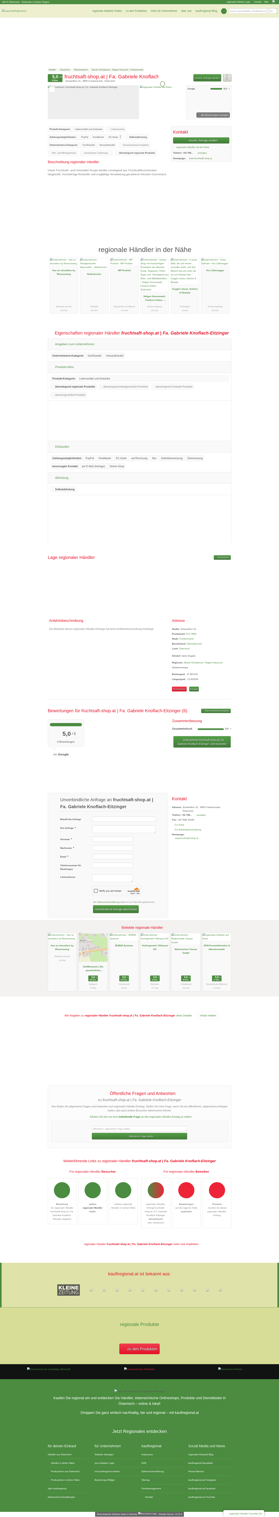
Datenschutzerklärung (108, 902)
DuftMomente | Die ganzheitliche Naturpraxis (93, 969)
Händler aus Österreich (60, 1454)
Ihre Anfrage (67, 828)
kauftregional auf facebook (201, 1488)
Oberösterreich (194, 643)
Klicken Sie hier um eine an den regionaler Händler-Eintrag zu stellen (140, 1116)
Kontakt (257, 2)
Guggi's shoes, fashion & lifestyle (185, 291)
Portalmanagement (151, 1488)
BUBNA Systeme (124, 945)
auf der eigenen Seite (186, 1208)
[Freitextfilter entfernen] (268, 11)
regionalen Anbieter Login (238, 2)
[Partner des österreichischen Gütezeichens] (230, 1369)
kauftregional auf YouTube (201, 1497)
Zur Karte (179, 824)
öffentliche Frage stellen (140, 1136)
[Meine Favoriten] (224, 11)
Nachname (66, 848)
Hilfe (266, 2)
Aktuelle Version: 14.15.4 (170, 1514)
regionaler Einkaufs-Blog (200, 1454)
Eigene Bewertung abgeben (217, 711)
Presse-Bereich (196, 1471)
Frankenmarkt (186, 638)
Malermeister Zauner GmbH (186, 951)
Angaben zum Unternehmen (74, 344)
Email (63, 856)
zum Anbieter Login (104, 1463)
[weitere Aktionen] (227, 77)
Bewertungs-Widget (105, 1480)
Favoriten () (245, 1513)
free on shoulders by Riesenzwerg (63, 272)
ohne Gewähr (184, 1015)
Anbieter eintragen (104, 1454)
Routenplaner (223, 557)
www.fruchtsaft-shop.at (200, 158)
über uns (186, 10)
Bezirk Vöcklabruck (194, 662)
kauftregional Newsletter (200, 1463)
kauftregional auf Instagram (202, 1480)
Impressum (147, 1454)
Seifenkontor (94, 274)
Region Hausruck (213, 662)
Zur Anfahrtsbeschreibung (188, 829)
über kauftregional (57, 1488)
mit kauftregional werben (107, 1471)
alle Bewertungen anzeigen (214, 115)
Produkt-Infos (64, 367)
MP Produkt (124, 270)
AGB (143, 1463)
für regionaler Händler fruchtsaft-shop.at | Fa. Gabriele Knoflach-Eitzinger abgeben (62, 1211)
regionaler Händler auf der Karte (192, 147)
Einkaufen (61, 446)
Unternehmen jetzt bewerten (202, 742)
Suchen (274, 11)
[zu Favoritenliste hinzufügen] (52, 90)
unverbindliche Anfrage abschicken (116, 909)
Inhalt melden (208, 1015)
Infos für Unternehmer (164, 10)
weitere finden (92, 1208)
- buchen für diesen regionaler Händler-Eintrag (217, 1210)
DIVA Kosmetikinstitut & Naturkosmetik (217, 947)
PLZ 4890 (191, 634)
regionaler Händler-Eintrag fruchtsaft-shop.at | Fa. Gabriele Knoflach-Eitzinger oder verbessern (156, 1213)
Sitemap (145, 1480)
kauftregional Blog (206, 10)
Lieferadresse (67, 877)
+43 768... (188, 153)
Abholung (61, 477)
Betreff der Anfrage (70, 819)
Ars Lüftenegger (215, 270)
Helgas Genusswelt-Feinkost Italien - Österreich (155, 299)
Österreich (184, 648)
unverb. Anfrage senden (207, 78)
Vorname (65, 839)
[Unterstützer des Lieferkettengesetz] (48, 1369)
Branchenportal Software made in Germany (116, 1514)
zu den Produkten (136, 10)
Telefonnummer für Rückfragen (70, 867)
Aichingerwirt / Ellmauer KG (155, 947)
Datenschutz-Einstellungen (61, 1497)
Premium (225, 246)
